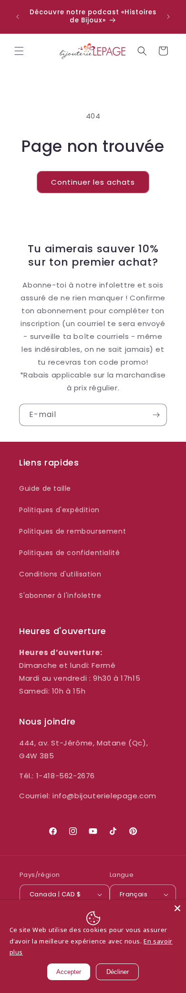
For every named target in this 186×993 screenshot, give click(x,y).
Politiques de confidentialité (69, 552)
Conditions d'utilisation (60, 574)
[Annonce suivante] (168, 16)
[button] (19, 50)
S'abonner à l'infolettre (60, 595)
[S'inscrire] (155, 415)
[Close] (177, 908)
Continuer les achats (93, 182)
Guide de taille (45, 488)
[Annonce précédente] (17, 16)
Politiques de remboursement (72, 531)
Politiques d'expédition (59, 510)
